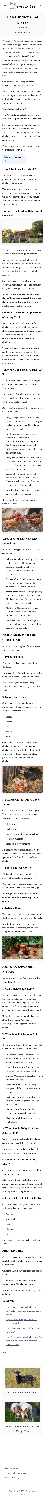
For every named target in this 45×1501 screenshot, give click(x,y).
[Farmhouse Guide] (22, 5)
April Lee (24, 27)
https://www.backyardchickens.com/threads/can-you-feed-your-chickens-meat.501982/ (24, 1341)
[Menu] (5, 5)
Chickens (5, 1353)
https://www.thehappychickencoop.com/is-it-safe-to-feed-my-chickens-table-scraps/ (24, 1311)
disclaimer (17, 56)
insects (5, 132)
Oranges (10, 1224)
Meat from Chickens (16, 608)
